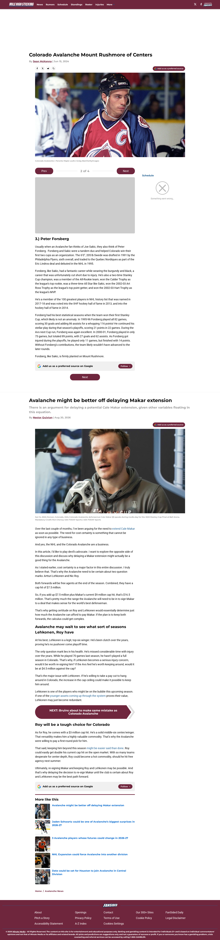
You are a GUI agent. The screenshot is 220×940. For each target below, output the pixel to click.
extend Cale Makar (123, 528)
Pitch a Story (42, 918)
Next (126, 171)
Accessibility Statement (48, 923)
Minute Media (19, 931)
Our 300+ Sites (144, 912)
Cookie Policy (144, 918)
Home (38, 891)
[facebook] (201, 4)
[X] (195, 4)
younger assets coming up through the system (78, 695)
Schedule (62, 4)
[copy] (53, 68)
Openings (80, 912)
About (38, 912)
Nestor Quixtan (42, 417)
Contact (108, 912)
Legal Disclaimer (176, 918)
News (40, 4)
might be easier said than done (105, 748)
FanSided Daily (174, 912)
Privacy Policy (83, 918)
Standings (76, 4)
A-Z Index (80, 923)
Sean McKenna (42, 61)
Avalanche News (54, 891)
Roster (88, 4)
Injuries (99, 4)
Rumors (50, 4)
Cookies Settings (114, 923)
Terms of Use (112, 918)
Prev (44, 171)
